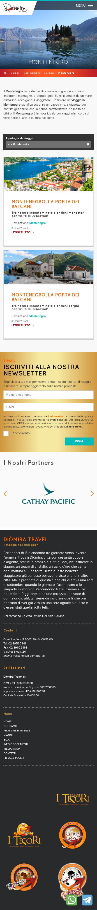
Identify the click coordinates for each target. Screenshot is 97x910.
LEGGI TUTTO (21, 232)
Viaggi (14, 72)
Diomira (15, 7)
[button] (48, 144)
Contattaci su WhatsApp (71, 900)
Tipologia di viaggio (20, 138)
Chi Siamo (10, 726)
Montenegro (37, 223)
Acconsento (21, 433)
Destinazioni (31, 72)
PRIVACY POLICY (14, 758)
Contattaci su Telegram (87, 900)
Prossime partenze (17, 730)
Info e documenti (16, 744)
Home (8, 721)
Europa (49, 72)
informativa (57, 416)
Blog (7, 739)
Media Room (12, 749)
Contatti (10, 753)
